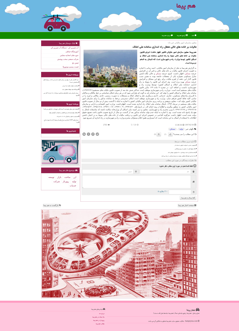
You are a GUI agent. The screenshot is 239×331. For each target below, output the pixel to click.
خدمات (73, 185)
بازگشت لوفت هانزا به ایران (70, 85)
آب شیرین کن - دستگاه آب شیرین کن (64, 48)
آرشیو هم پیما (181, 35)
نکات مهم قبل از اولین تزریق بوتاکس (185, 148)
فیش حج (75, 63)
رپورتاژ (66, 181)
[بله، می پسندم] (170, 134)
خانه (193, 35)
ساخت (67, 177)
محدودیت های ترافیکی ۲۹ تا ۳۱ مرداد (67, 116)
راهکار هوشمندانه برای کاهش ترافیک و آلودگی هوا (63, 112)
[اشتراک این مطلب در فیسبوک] (93, 134)
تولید (181, 129)
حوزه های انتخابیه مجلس (69, 55)
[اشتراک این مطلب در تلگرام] (97, 134)
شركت (56, 181)
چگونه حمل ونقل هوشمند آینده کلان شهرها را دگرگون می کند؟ (60, 109)
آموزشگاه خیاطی (72, 52)
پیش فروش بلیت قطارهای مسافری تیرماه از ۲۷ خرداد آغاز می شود (61, 94)
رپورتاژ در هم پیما (98, 320)
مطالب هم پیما (100, 323)
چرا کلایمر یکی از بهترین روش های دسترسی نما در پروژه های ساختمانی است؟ (60, 80)
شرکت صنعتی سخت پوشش (67, 59)
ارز (74, 177)
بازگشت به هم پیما (51, 205)
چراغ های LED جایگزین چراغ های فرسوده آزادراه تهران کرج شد (61, 121)
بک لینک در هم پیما (98, 316)
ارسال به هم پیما (187, 198)
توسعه (51, 177)
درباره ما (101, 313)
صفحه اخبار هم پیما (186, 205)
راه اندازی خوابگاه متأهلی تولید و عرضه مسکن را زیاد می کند (178, 156)
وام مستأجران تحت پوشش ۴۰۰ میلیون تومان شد (182, 152)
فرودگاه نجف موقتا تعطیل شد (70, 89)
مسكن (187, 74)
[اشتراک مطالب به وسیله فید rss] (84, 134)
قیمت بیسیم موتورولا (70, 67)
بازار (59, 177)
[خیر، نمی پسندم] (159, 134)
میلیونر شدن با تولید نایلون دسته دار (185, 145)
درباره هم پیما (166, 35)
